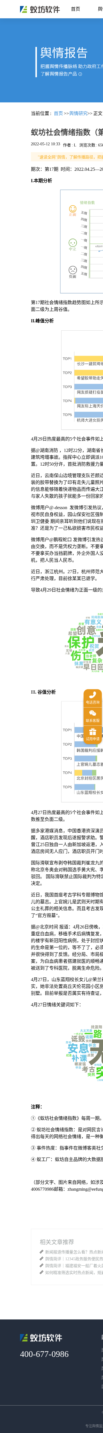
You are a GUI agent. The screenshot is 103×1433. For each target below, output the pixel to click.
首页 (75, 9)
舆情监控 (40, 9)
